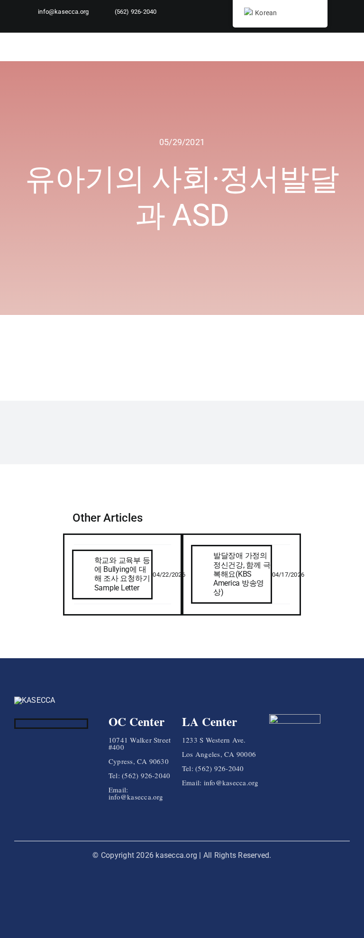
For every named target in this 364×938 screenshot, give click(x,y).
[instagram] (33, 723)
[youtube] (331, 24)
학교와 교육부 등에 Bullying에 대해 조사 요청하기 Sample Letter (122, 574)
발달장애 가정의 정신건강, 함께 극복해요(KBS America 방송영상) (242, 574)
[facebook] (18, 723)
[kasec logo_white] (34, 700)
